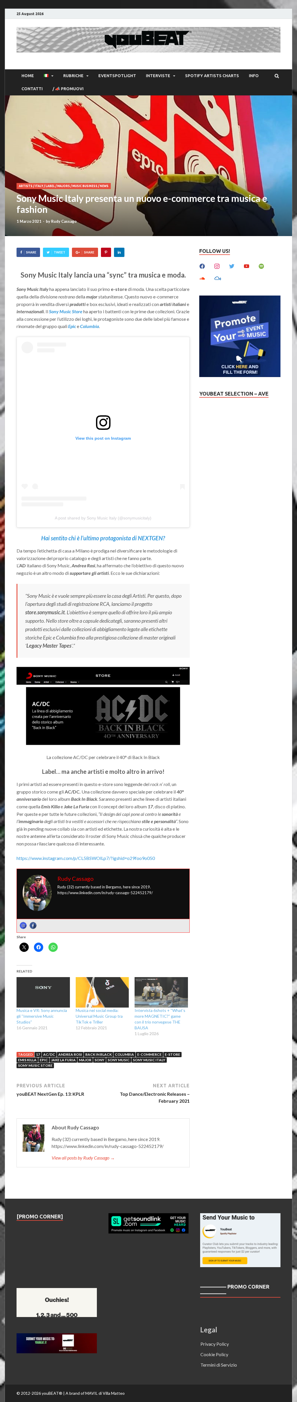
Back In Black (98, 1054)
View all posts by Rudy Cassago (83, 1157)
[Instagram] (23, 925)
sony (99, 1060)
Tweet (59, 252)
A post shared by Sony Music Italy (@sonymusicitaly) (103, 518)
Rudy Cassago (64, 221)
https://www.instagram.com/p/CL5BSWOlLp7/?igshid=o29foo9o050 (86, 858)
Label (50, 186)
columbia (124, 1054)
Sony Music (119, 1060)
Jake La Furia (63, 1060)
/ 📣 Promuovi (68, 88)
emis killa (27, 1060)
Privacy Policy (214, 1344)
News (104, 186)
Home (27, 75)
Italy (39, 186)
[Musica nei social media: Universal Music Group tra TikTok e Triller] (102, 992)
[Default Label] (246, 265)
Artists (25, 186)
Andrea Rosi (70, 1054)
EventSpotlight (117, 75)
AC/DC (49, 1054)
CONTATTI (32, 88)
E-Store (172, 1054)
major (85, 1060)
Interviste (158, 75)
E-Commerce (149, 1054)
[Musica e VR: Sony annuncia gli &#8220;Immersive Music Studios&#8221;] (43, 992)
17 (38, 1054)
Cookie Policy (214, 1354)
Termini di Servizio (218, 1364)
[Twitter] (232, 265)
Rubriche (73, 75)
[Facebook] (33, 925)
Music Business (84, 186)
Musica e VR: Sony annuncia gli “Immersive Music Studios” (42, 1016)
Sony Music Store (65, 311)
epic (44, 1060)
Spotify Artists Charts (212, 75)
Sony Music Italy (149, 1060)
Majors (63, 186)
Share (31, 252)
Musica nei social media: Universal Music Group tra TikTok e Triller (99, 1016)
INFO (254, 75)
